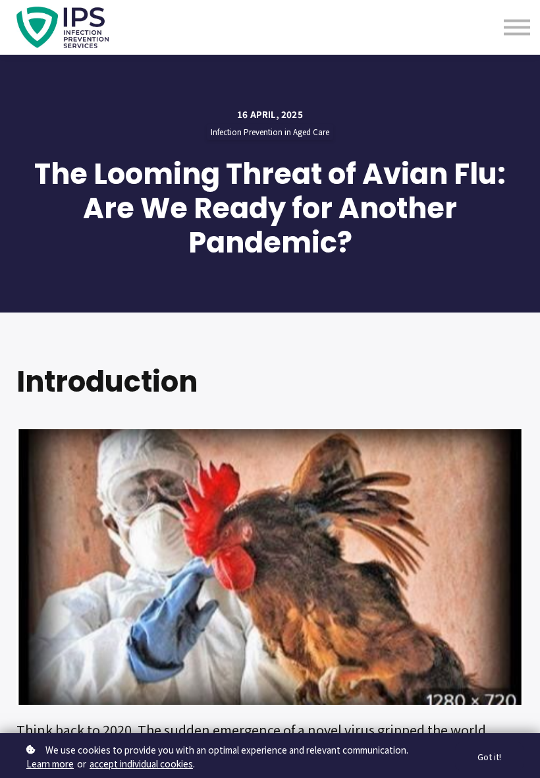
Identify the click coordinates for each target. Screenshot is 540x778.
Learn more (50, 763)
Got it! (489, 756)
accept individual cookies (141, 763)
